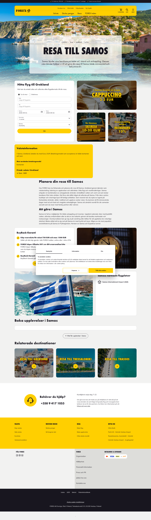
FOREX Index (90, 13)
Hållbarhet (80, 462)
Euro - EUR (23, 173)
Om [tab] (102, 251)
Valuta (55, 13)
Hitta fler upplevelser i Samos (76, 336)
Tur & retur (24, 94)
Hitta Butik (70, 8)
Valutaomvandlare (21, 440)
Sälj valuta (18, 432)
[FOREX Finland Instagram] (20, 455)
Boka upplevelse (82, 432)
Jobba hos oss (81, 478)
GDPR (68, 492)
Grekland (79, 42)
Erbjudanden (80, 8)
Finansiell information (84, 467)
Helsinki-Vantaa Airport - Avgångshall (120, 440)
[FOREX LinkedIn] (22, 455)
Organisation (81, 456)
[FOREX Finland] (17, 455)
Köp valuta (18, 428)
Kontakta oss (81, 483)
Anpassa (74, 270)
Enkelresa (34, 94)
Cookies (63, 492)
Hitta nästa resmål (83, 436)
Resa (80, 13)
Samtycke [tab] (49, 251)
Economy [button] (22, 125)
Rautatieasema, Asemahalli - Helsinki (120, 436)
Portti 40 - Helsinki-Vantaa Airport (119, 432)
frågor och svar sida (83, 406)
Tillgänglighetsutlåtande (84, 492)
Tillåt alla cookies (100, 270)
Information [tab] (75, 251)
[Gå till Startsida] (23, 11)
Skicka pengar (68, 13)
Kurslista (17, 436)
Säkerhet (74, 492)
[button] (89, 8)
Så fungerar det (51, 432)
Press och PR (81, 472)
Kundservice (61, 8)
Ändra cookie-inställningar (75, 502)
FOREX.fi (64, 42)
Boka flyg (80, 428)
